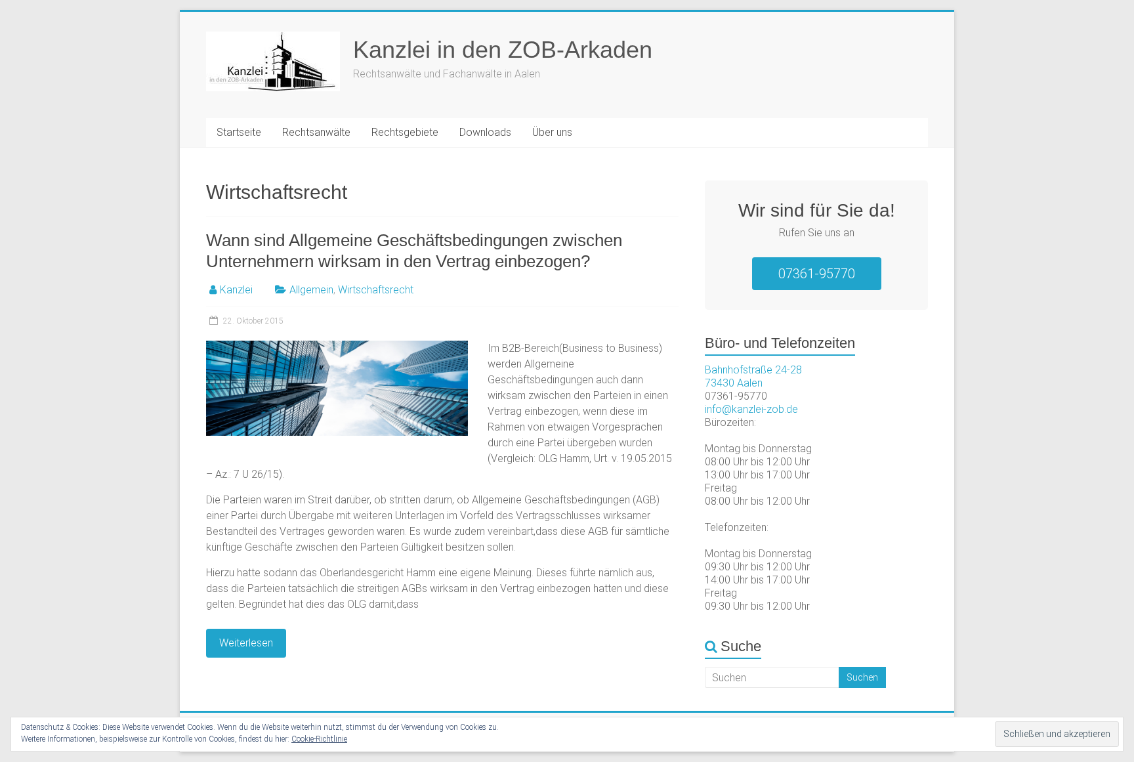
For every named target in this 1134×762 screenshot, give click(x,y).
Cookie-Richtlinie (319, 739)
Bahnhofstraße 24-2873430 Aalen (753, 376)
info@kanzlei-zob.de (751, 409)
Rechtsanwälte (316, 132)
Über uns (552, 132)
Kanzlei (236, 290)
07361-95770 (816, 274)
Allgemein (311, 290)
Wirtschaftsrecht (375, 290)
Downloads (485, 132)
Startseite (239, 132)
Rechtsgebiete (404, 132)
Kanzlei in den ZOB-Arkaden (502, 49)
